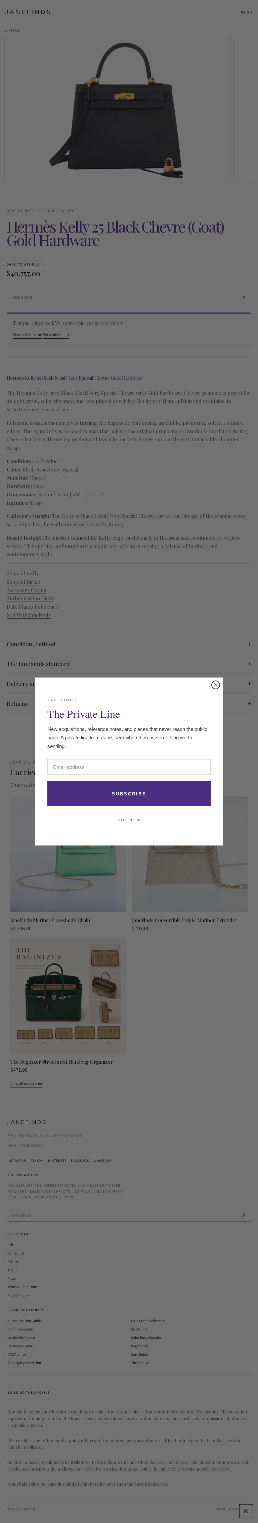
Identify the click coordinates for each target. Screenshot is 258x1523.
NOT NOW (129, 820)
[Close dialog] (216, 685)
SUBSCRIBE (129, 793)
